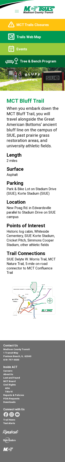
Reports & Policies (13, 395)
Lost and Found (11, 377)
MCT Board (9, 381)
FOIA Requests (11, 398)
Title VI (9, 391)
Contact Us (10, 345)
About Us (8, 374)
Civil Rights (9, 384)
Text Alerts (9, 423)
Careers (7, 371)
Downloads (9, 402)
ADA (7, 388)
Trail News (9, 419)
